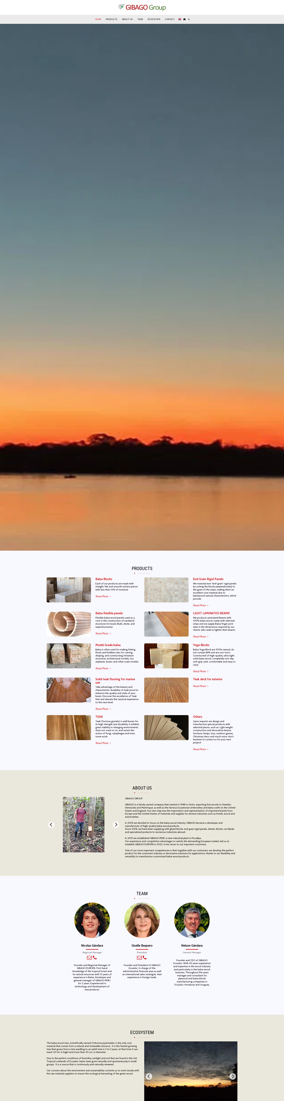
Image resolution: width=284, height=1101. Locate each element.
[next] (116, 824)
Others (197, 717)
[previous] (51, 824)
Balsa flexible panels (109, 613)
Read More (102, 596)
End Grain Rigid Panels (208, 579)
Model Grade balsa (108, 645)
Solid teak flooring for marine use (115, 680)
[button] (184, 19)
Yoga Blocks (201, 645)
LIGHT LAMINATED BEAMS (211, 613)
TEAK (99, 717)
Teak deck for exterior (207, 679)
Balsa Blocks (103, 579)
